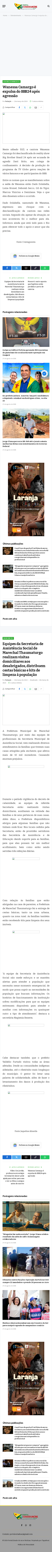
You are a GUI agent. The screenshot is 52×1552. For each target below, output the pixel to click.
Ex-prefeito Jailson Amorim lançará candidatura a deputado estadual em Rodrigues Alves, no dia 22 (26, 398)
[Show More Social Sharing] (41, 107)
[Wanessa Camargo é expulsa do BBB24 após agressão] (26, 128)
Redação (8, 101)
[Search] (48, 6)
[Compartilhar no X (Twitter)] (24, 107)
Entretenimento (12, 81)
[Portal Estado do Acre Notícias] (26, 6)
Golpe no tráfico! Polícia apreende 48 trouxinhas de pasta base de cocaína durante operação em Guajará (25, 352)
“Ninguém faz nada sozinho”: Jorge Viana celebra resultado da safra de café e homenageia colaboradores (25, 1236)
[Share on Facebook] (19, 107)
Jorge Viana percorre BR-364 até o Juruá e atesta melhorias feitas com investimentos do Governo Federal (25, 444)
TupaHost (45, 1540)
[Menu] (4, 6)
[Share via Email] (35, 107)
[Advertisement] (26, 47)
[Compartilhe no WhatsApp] (30, 107)
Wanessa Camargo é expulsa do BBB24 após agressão (37, 1173)
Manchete (8, 638)
